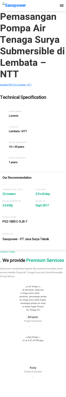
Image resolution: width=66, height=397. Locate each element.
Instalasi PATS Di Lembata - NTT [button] (16, 85)
